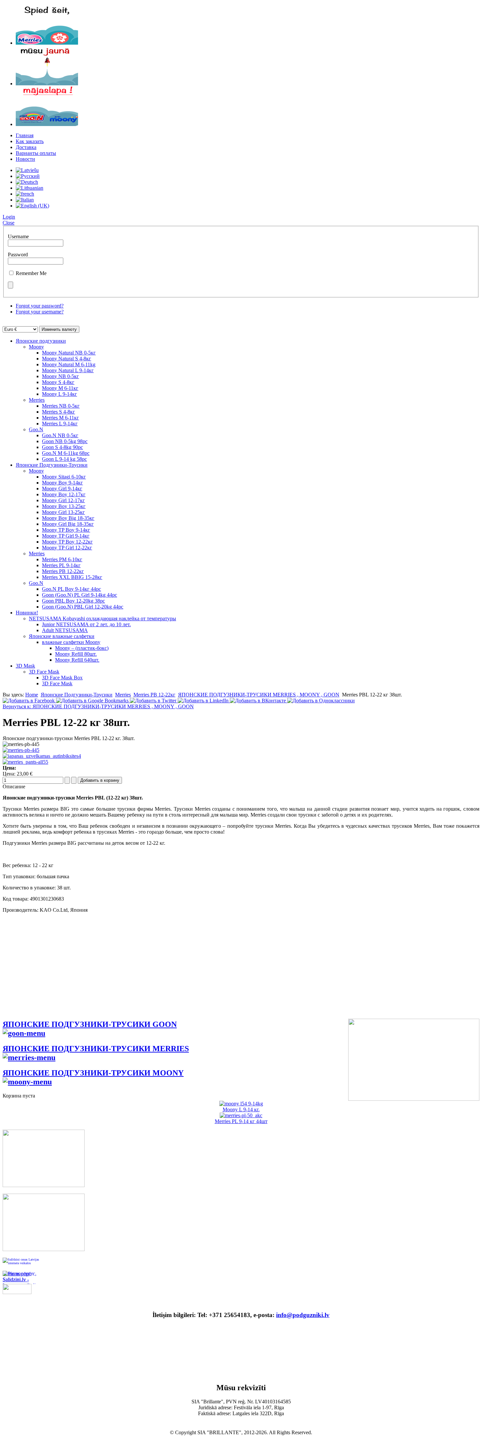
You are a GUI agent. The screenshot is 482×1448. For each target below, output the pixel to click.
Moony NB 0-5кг (60, 376)
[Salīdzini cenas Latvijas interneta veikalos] (22, 1264)
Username (18, 236)
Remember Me (31, 273)
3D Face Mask (44, 671)
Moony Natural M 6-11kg (68, 364)
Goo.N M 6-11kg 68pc (66, 453)
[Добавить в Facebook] (29, 700)
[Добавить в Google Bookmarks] (93, 700)
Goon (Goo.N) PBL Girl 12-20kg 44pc (82, 606)
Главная (24, 135)
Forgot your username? (40, 311)
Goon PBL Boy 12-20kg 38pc (73, 601)
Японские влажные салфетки (61, 636)
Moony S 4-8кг (58, 382)
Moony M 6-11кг (60, 388)
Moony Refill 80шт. (76, 654)
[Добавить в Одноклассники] (321, 700)
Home (31, 694)
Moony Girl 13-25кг (63, 512)
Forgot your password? (40, 306)
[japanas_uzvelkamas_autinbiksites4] (42, 756)
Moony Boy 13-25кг (64, 506)
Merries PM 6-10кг (62, 559)
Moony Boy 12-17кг (64, 494)
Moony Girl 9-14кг (62, 488)
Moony (36, 347)
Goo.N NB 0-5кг (60, 435)
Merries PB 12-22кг (63, 571)
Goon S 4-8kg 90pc (62, 447)
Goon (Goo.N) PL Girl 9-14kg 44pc (79, 595)
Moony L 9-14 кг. (241, 1109)
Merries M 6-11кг (60, 417)
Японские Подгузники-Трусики (52, 465)
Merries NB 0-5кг (61, 406)
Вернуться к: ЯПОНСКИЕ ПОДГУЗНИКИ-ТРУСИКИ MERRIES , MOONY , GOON (98, 706)
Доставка (26, 147)
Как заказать (30, 141)
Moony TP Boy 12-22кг (67, 541)
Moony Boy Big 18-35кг (68, 518)
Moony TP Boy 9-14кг (66, 530)
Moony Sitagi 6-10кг (64, 476)
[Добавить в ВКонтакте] (258, 700)
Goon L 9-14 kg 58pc (64, 459)
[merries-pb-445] (21, 750)
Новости (25, 159)
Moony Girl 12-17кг (63, 500)
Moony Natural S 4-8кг (66, 358)
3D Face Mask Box (62, 677)
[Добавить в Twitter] (154, 700)
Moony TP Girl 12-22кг (67, 547)
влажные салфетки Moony (71, 642)
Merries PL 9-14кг (61, 565)
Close (8, 222)
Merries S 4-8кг (58, 412)
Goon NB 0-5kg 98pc (65, 441)
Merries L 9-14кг (60, 423)
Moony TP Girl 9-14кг (66, 536)
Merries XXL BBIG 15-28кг (72, 577)
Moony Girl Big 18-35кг (68, 524)
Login (9, 217)
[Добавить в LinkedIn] (204, 700)
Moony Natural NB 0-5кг (69, 352)
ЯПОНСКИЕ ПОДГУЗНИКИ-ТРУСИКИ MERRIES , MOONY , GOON (258, 694)
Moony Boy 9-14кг (62, 482)
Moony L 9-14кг (59, 394)
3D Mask (25, 666)
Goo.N (36, 429)
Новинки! (27, 612)
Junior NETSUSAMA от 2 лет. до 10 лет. (86, 624)
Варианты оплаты (36, 153)
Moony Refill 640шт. (77, 660)
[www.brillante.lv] (47, 43)
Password (18, 254)
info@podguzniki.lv (303, 1314)
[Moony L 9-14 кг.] (241, 1103)
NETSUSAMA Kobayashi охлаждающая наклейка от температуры (102, 618)
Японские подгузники (41, 341)
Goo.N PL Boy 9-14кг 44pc (71, 589)
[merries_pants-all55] (25, 762)
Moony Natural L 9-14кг (68, 370)
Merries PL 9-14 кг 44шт (241, 1121)
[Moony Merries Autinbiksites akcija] (44, 1249)
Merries (37, 400)
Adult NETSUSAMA (65, 630)
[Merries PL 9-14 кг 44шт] (241, 1115)
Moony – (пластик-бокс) (82, 648)
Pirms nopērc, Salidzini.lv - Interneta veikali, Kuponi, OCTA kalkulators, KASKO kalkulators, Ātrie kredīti (20, 1277)
